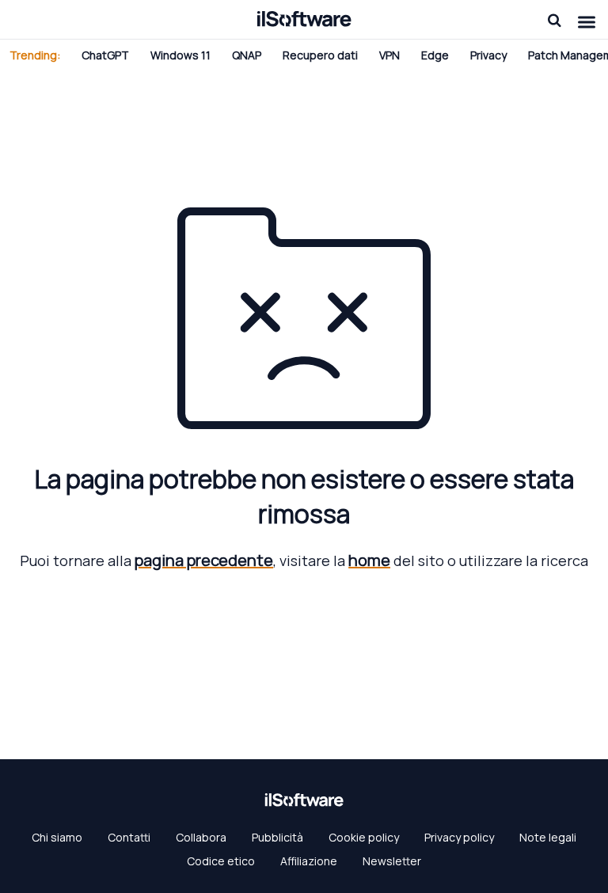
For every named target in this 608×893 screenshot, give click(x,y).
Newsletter (392, 860)
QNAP (246, 55)
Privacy (488, 55)
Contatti (129, 837)
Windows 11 (180, 55)
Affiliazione (308, 860)
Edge (435, 55)
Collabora (201, 837)
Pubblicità (277, 837)
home (369, 560)
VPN (389, 55)
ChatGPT (105, 55)
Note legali (547, 837)
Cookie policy (364, 837)
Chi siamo (57, 837)
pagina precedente (204, 560)
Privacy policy (459, 837)
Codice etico (221, 860)
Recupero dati (320, 55)
